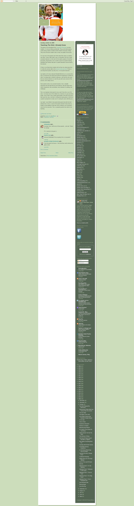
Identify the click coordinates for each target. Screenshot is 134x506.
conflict (78, 125)
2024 (79, 370)
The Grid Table (82, 412)
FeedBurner (88, 254)
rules (78, 174)
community (79, 124)
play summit (79, 169)
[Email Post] (57, 116)
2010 (79, 397)
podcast (78, 170)
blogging (79, 120)
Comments (81, 262)
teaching (51, 117)
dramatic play (80, 137)
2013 (79, 391)
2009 (79, 398)
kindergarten (79, 150)
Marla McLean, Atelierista (84, 345)
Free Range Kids (82, 283)
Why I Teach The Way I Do (83, 194)
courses (78, 132)
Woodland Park (80, 195)
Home (57, 152)
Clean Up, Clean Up (82, 342)
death (78, 134)
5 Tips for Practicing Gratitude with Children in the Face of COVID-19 (84, 314)
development (80, 135)
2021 (79, 375)
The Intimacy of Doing (84, 436)
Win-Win (81, 463)
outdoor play (79, 165)
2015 (79, 387)
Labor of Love (81, 346)
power (78, 172)
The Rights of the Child (84, 414)
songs (78, 179)
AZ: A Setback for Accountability (85, 269)
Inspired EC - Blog (82, 312)
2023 (79, 372)
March (81, 496)
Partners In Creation (83, 425)
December (82, 400)
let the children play (83, 350)
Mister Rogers (80, 162)
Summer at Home (82, 279)
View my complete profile (82, 222)
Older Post (70, 152)
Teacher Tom (56, 12)
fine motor (79, 145)
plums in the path (82, 278)
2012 (79, 393)
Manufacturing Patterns (84, 427)
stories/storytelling (81, 180)
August (81, 490)
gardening (79, 147)
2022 (79, 374)
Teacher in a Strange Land (84, 328)
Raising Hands (82, 484)
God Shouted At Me (83, 482)
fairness (78, 144)
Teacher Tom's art (81, 185)
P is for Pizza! (81, 308)
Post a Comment (44, 149)
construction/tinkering (81, 127)
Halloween (79, 149)
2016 (79, 385)
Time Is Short (82, 421)
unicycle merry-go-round (61, 69)
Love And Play (82, 486)
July (81, 492)
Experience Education (84, 423)
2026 (79, 366)
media (78, 160)
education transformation (82, 140)
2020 (79, 377)
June (81, 494)
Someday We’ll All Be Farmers (86, 444)
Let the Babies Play (82, 351)
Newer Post (43, 152)
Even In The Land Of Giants (85, 462)
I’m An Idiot (82, 419)
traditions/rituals (80, 192)
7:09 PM (46, 139)
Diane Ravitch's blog (83, 272)
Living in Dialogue (82, 294)
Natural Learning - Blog (84, 354)
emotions (79, 142)
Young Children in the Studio (84, 324)
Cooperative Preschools (61, 47)
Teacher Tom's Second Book (83, 189)
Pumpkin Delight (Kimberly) (51, 141)
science (78, 175)
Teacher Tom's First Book (82, 187)
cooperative (46, 117)
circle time (79, 122)
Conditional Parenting (84, 456)
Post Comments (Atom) (52, 155)
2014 (79, 389)
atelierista (80, 323)
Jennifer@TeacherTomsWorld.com (84, 80)
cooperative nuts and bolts (83, 130)
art (77, 119)
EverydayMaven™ (82, 288)
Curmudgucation (82, 268)
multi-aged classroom (81, 164)
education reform (80, 139)
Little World (79, 157)
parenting (79, 167)
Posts (80, 260)
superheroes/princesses (82, 182)
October (82, 404)
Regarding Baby (82, 340)
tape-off (78, 184)
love (78, 159)
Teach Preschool (82, 307)
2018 (79, 381)
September (82, 488)
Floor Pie (80, 319)
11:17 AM (46, 133)
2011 (79, 395)
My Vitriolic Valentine (82, 320)
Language (79, 152)
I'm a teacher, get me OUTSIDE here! (83, 301)
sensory (78, 177)
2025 (79, 368)
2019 (79, 379)
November (82, 402)
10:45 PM (46, 147)
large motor (79, 154)
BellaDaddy (47, 124)
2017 (79, 383)
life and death (80, 155)
